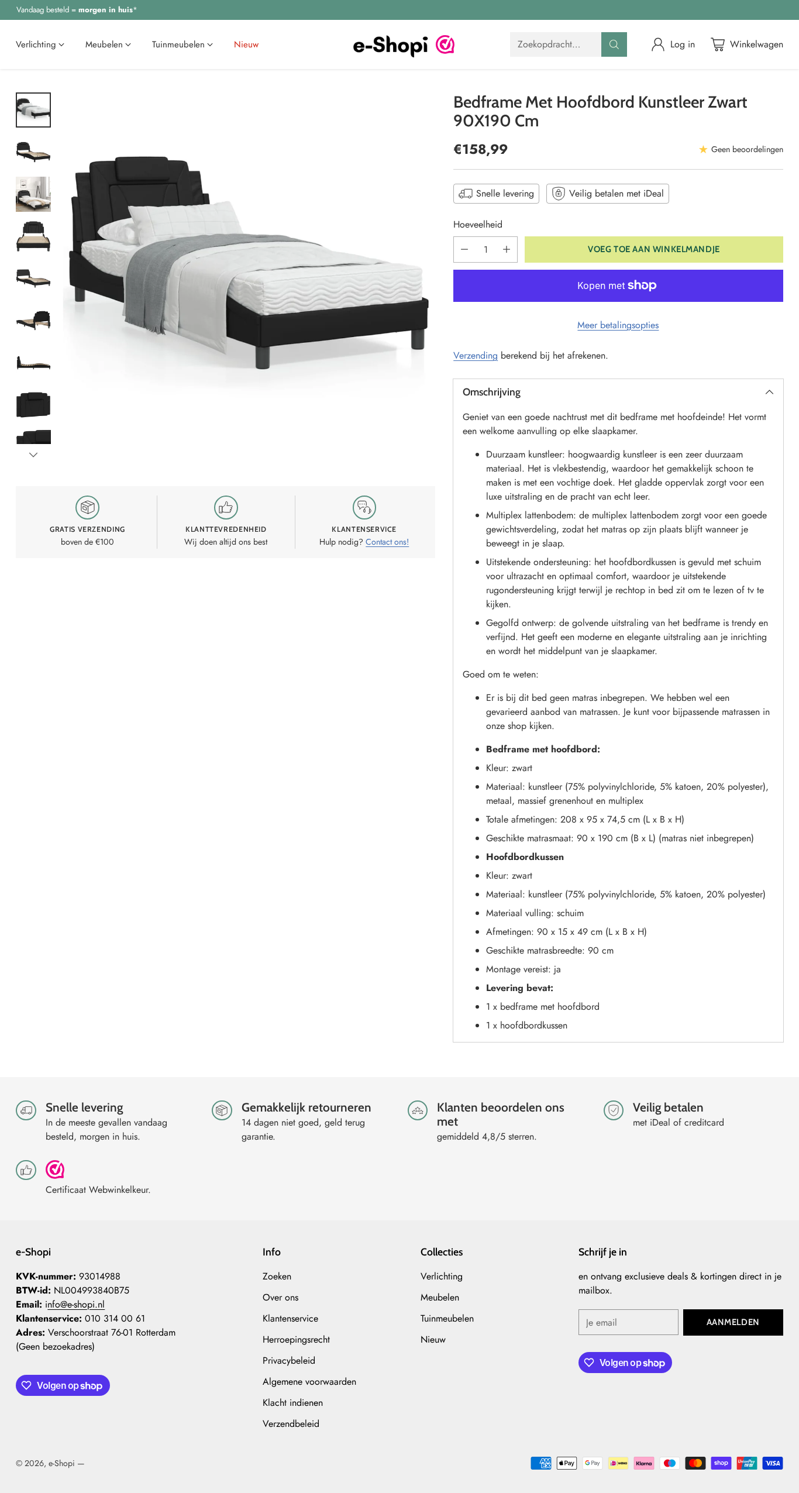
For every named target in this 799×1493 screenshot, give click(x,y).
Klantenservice (290, 1318)
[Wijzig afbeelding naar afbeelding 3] (33, 194)
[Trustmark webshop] (55, 1174)
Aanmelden (733, 1322)
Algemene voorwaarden (309, 1381)
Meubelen (440, 1297)
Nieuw (433, 1339)
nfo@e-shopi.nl (76, 1304)
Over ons (280, 1297)
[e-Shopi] (390, 44)
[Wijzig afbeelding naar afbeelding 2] (33, 152)
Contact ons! (387, 542)
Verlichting (442, 1276)
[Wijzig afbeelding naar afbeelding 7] (33, 362)
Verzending (475, 355)
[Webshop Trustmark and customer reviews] (445, 44)
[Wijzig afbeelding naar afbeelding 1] (33, 110)
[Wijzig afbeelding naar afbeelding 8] (33, 404)
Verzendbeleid (291, 1423)
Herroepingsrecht (296, 1339)
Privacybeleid (289, 1360)
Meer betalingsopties (618, 325)
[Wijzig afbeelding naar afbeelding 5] (33, 278)
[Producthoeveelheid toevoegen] (506, 249)
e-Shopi (62, 1463)
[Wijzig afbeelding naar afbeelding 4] (33, 236)
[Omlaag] (33, 454)
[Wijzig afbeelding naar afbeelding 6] (33, 320)
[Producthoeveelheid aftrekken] (464, 249)
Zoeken (277, 1276)
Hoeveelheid (477, 224)
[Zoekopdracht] (614, 44)
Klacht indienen (293, 1402)
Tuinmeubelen (447, 1318)
